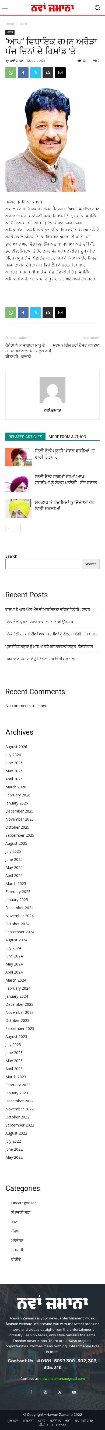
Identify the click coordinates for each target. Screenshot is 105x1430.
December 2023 (19, 1004)
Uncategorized (24, 1202)
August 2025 (16, 843)
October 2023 (17, 1020)
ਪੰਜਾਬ (23, 23)
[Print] (48, 72)
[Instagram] (45, 1392)
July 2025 (13, 851)
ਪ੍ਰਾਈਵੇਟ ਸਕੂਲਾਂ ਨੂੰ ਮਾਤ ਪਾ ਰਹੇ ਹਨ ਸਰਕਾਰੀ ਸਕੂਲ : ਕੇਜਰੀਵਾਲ (49, 646)
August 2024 (16, 939)
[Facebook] (23, 72)
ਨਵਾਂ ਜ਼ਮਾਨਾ (16, 60)
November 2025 (19, 819)
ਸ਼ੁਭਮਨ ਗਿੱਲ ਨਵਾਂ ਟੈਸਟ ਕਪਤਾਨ (76, 345)
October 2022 (17, 1117)
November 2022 (19, 1108)
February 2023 (17, 1084)
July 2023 (13, 1044)
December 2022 (19, 1100)
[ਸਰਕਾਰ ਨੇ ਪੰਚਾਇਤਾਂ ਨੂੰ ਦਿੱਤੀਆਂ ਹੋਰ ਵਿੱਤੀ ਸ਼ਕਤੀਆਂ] (18, 508)
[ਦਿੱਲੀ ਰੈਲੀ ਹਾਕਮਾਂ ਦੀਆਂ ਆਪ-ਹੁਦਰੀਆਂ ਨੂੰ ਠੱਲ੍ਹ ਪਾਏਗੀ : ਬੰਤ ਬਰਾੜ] (18, 483)
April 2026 (14, 778)
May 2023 (14, 1060)
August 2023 (16, 1036)
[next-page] (17, 528)
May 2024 (14, 964)
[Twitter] (35, 72)
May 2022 (14, 1157)
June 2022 (14, 1149)
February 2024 (17, 988)
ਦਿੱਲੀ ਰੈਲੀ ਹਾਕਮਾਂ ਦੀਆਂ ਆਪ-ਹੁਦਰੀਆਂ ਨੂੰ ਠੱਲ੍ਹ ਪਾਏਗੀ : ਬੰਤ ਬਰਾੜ (51, 634)
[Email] (60, 72)
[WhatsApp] (10, 72)
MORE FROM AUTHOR (67, 437)
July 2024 (13, 947)
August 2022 (16, 1133)
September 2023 (19, 1028)
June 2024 (14, 956)
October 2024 (17, 923)
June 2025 (14, 859)
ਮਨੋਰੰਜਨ (17, 1240)
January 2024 (16, 996)
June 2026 (14, 762)
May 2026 (14, 770)
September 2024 (19, 931)
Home (10, 23)
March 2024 (15, 980)
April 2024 (14, 972)
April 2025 (14, 875)
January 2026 (16, 803)
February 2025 (17, 891)
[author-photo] (52, 402)
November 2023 (19, 1012)
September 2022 (19, 1125)
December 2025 (19, 811)
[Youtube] (74, 1392)
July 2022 (13, 1141)
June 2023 (14, 1052)
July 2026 (13, 754)
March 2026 (15, 786)
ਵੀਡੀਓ (16, 1259)
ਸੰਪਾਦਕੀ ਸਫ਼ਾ (20, 1212)
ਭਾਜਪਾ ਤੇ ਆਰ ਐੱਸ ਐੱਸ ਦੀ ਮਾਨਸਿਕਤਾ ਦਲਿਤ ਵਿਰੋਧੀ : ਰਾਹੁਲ (47, 609)
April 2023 (14, 1068)
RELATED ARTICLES (25, 437)
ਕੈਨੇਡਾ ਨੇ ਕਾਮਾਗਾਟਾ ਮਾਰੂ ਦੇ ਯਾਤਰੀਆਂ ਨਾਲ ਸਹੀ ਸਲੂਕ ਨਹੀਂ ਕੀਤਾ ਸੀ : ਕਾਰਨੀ (28, 351)
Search (11, 556)
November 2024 (19, 915)
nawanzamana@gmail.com (62, 1379)
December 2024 (19, 907)
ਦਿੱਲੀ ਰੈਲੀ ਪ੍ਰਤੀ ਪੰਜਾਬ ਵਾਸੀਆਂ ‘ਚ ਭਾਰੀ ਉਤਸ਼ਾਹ (39, 622)
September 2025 (19, 835)
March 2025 (15, 883)
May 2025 (14, 867)
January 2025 (16, 899)
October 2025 (17, 827)
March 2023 (15, 1076)
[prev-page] (8, 528)
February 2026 (17, 795)
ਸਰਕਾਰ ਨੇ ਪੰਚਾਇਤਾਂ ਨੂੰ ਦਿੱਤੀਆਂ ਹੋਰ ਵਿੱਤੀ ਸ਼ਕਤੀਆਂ (40, 659)
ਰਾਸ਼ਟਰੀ (17, 1249)
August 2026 (16, 746)
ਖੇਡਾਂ (14, 1221)
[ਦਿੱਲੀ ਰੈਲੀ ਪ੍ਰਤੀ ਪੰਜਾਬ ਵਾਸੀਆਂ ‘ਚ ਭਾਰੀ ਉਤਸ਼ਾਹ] (18, 457)
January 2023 (16, 1092)
